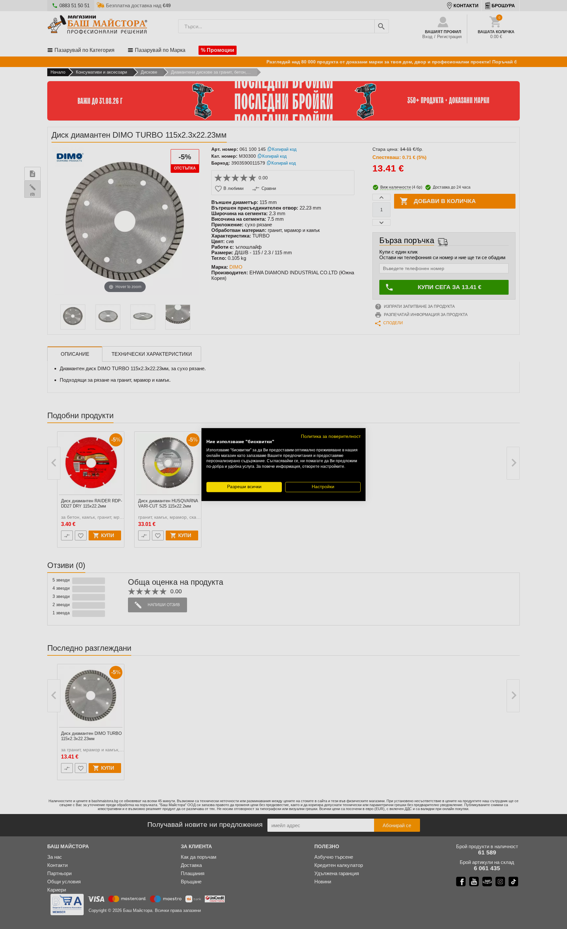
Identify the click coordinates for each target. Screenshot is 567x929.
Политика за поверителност (331, 436)
